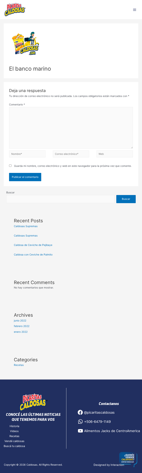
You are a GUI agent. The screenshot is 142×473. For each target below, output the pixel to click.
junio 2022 (20, 320)
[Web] (115, 154)
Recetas (19, 365)
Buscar (10, 192)
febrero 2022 (21, 326)
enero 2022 (21, 331)
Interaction (117, 465)
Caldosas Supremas (26, 226)
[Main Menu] (134, 9)
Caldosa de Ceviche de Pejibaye (33, 245)
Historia (14, 426)
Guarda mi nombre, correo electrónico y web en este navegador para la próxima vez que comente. (73, 165)
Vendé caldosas (14, 441)
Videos (14, 431)
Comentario (17, 104)
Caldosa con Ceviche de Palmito (33, 254)
